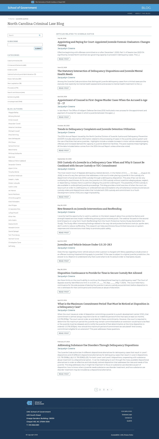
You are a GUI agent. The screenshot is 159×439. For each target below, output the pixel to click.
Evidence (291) (12, 70)
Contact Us (128, 418)
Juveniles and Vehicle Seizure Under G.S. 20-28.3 (85, 244)
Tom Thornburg (13, 235)
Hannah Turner (13, 239)
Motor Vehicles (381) (14, 79)
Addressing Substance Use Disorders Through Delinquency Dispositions (98, 345)
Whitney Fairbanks (15, 153)
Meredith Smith (13, 227)
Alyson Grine (12, 168)
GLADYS (129, 421)
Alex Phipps (12, 205)
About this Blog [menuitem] (142, 13)
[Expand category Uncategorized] (41, 101)
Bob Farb (11, 157)
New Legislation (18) (14, 83)
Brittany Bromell (14, 116)
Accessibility (115, 435)
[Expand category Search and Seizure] (41, 92)
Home (12, 19)
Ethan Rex (12, 216)
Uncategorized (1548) (15, 101)
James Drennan (14, 146)
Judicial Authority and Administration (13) (22, 74)
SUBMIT (38, 48)
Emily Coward (13, 120)
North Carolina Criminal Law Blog (36, 24)
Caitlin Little (12, 187)
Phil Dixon (12, 142)
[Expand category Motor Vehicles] (41, 79)
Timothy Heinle (13, 172)
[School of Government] (35, 403)
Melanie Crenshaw (14, 127)
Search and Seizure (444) (16, 92)
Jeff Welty (11, 246)
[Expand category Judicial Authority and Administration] (41, 74)
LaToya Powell (13, 213)
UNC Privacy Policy (126, 435)
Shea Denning (13, 135)
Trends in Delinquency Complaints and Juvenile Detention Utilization (96, 129)
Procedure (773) (13, 88)
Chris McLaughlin (14, 198)
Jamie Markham (14, 194)
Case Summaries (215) (15, 61)
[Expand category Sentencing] (41, 97)
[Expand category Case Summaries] (41, 61)
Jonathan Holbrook (15, 175)
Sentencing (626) (13, 97)
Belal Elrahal (12, 150)
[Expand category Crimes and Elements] (41, 65)
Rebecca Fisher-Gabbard (17, 161)
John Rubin (12, 220)
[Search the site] (39, 35)
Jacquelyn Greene (66, 48)
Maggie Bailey (13, 112)
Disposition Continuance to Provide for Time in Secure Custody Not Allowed (100, 273)
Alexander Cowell (14, 123)
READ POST (64, 59)
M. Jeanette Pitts (14, 209)
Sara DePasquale (14, 138)
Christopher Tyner (14, 242)
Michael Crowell (14, 131)
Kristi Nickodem (13, 201)
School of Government (22, 7)
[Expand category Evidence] (41, 70)
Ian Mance (12, 190)
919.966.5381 (34, 425)
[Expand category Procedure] (41, 88)
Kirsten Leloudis (14, 183)
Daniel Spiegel (13, 231)
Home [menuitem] (130, 13)
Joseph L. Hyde (13, 179)
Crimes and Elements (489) (17, 65)
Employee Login (127, 414)
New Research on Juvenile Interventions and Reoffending (89, 208)
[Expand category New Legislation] (41, 83)
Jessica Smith (13, 224)
